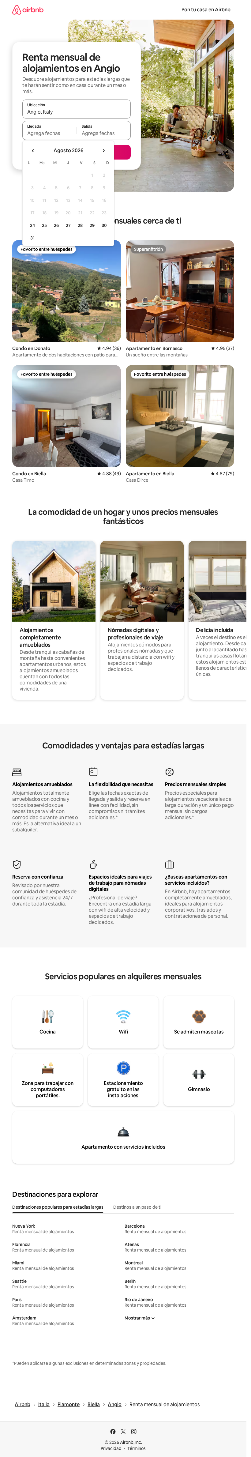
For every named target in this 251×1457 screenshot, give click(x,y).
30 (104, 225)
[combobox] (76, 111)
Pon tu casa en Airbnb (206, 9)
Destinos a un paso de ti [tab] (137, 1207)
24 (32, 225)
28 (80, 225)
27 (68, 225)
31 (32, 238)
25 (44, 225)
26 (56, 225)
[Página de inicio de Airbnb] (27, 9)
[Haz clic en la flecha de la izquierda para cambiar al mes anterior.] (33, 150)
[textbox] (49, 133)
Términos (136, 1448)
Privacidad (111, 1448)
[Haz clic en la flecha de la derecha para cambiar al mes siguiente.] (103, 150)
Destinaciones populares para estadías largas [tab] (57, 1207)
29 (92, 225)
